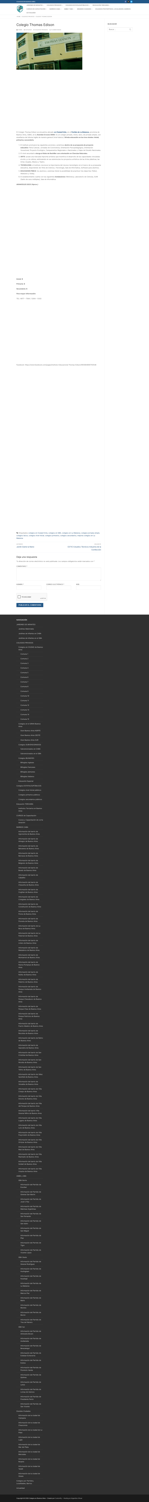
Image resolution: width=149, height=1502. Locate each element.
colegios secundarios (68, 536)
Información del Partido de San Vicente (30, 1405)
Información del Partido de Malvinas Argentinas (30, 1207)
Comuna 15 (24, 719)
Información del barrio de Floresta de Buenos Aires (28, 920)
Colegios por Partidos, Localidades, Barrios (25, 1482)
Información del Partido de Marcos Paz (30, 1292)
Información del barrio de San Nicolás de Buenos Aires (29, 1061)
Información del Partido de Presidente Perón (30, 1398)
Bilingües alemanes (27, 772)
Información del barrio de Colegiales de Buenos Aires (28, 898)
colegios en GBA (54, 533)
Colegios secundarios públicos (30, 799)
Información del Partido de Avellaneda (30, 1339)
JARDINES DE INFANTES (25, 624)
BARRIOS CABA (22, 827)
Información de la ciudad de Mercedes (29, 1453)
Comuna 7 (24, 682)
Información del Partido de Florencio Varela (30, 1369)
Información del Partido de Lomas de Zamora (30, 1390)
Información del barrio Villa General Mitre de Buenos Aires (30, 1112)
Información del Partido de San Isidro (30, 1222)
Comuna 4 (24, 668)
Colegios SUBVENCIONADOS (29, 745)
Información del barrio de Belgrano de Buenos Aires (28, 861)
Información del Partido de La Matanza (30, 1284)
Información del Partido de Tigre (30, 1244)
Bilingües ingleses (27, 763)
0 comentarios (56, 29)
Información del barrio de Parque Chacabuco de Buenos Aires (30, 999)
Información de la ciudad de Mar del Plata (29, 1445)
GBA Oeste (22, 1257)
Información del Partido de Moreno (30, 1306)
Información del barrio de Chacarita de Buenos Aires (28, 883)
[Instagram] (128, 2)
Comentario (21, 566)
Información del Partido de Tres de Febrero (30, 1321)
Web (77, 584)
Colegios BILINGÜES (26, 758)
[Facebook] (125, 2)
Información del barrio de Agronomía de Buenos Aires (29, 832)
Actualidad (20, 1488)
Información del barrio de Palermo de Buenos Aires (28, 980)
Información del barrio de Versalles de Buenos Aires (28, 1083)
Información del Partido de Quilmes (30, 1376)
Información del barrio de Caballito (28, 876)
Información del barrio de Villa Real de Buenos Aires (30, 1148)
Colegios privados (28, 16)
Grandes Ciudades (23, 1411)
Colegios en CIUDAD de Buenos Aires (30, 648)
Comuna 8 (24, 686)
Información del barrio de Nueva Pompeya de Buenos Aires (29, 964)
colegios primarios (52, 536)
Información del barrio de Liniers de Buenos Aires (28, 941)
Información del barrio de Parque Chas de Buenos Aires (29, 1007)
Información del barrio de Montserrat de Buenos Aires (29, 956)
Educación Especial (25, 781)
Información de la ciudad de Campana (29, 1416)
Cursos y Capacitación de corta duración (30, 821)
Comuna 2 (24, 659)
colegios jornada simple (90, 533)
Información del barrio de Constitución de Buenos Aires (29, 905)
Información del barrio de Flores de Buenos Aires (28, 912)
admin (20, 29)
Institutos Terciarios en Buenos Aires (30, 809)
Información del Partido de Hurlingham (30, 1270)
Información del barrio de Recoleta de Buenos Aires (28, 1032)
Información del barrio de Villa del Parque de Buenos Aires (30, 1104)
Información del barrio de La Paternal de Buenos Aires (29, 934)
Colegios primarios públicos (29, 795)
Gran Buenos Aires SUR (29, 740)
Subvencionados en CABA (30, 749)
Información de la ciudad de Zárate (29, 1475)
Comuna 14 (24, 714)
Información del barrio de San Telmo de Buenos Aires (29, 1068)
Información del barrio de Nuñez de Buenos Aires (28, 973)
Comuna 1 (24, 654)
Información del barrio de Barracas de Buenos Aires (28, 854)
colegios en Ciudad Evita (38, 533)
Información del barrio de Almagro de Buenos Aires (28, 840)
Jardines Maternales (26, 629)
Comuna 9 (24, 691)
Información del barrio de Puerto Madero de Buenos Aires (30, 1025)
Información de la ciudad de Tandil (29, 1467)
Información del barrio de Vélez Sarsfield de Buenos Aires (30, 1075)
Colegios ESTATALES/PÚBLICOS (28, 786)
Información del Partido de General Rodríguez (30, 1262)
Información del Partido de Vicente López (30, 1251)
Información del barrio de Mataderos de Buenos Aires (29, 949)
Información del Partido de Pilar (30, 1236)
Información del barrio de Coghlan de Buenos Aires (28, 891)
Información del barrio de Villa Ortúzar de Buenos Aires (30, 1141)
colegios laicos (22, 536)
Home (18, 16)
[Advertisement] (58, 88)
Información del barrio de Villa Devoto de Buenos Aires (30, 1097)
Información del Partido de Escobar (30, 1186)
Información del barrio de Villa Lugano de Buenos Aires (30, 1119)
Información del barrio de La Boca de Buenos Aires (29, 927)
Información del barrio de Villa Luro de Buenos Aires (30, 1126)
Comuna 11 (24, 701)
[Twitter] (131, 2)
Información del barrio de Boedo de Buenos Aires (28, 869)
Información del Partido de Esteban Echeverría (30, 1354)
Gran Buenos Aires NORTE (30, 731)
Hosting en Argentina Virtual (73, 1498)
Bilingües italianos (27, 776)
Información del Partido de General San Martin (30, 1193)
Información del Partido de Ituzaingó (30, 1277)
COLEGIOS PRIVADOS (24, 643)
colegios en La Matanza (71, 533)
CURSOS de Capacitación (26, 816)
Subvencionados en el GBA (30, 754)
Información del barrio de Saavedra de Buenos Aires (28, 1046)
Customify (58, 1498)
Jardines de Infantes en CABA (29, 633)
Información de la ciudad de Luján (29, 1438)
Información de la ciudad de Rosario (29, 1460)
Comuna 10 (24, 696)
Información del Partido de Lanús (30, 1383)
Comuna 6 (24, 677)
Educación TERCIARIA (24, 804)
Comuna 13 (24, 710)
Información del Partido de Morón (30, 1313)
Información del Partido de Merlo (30, 1299)
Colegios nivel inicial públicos (29, 790)
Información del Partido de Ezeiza (30, 1361)
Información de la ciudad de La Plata (30, 1431)
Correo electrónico (55, 584)
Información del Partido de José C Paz (30, 1200)
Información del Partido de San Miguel (30, 1229)
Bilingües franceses (27, 767)
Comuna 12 (24, 705)
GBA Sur (21, 1327)
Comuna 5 (24, 673)
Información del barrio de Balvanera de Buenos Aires (28, 847)
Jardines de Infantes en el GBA (30, 638)
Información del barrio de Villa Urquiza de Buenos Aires (30, 1170)
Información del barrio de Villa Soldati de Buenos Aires (30, 1162)
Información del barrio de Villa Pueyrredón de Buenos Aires (30, 1133)
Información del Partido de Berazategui (30, 1347)
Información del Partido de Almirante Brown (30, 1332)
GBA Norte (22, 1180)
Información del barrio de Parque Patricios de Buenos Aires (29, 1016)
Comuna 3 (24, 663)
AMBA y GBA (21, 1176)
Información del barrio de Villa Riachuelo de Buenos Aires (30, 1155)
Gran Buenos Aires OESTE (30, 735)
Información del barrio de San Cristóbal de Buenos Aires (29, 1053)
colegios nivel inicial (36, 536)
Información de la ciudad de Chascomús (29, 1424)
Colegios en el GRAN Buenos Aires (29, 725)
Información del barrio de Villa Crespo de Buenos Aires (30, 1090)
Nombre (20, 584)
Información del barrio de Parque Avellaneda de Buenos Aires (29, 989)
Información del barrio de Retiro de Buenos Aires (30, 1039)
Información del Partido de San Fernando (30, 1215)
